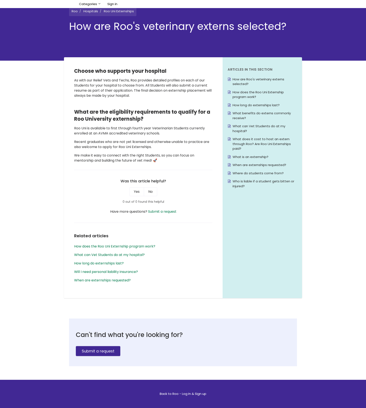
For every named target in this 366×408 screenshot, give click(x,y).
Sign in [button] (112, 4)
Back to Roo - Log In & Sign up (183, 393)
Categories (88, 4)
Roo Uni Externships (119, 11)
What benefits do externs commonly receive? (262, 115)
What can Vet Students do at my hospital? (109, 254)
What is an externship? (250, 157)
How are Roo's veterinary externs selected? (258, 81)
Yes (137, 191)
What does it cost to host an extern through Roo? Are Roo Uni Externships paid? (262, 144)
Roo (75, 11)
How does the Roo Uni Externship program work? (114, 246)
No (150, 191)
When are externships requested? (102, 280)
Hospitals (90, 11)
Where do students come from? (258, 173)
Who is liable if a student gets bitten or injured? (263, 183)
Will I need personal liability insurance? (106, 271)
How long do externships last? (99, 263)
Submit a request (162, 211)
